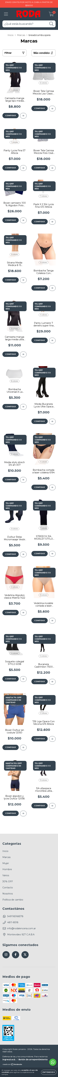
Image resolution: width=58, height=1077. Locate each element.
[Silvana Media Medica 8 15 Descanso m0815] (23, 280)
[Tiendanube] (12, 1065)
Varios (5, 875)
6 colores (43, 83)
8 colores (14, 381)
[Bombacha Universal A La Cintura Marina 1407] (23, 407)
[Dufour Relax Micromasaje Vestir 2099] (23, 554)
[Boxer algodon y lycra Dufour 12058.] (23, 813)
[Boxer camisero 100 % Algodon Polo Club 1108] (23, 220)
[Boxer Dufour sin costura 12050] (23, 747)
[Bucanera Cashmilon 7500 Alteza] (52, 682)
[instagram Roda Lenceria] (6, 954)
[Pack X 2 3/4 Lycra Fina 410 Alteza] (52, 222)
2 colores (14, 587)
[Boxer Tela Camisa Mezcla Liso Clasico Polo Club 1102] (52, 108)
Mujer (5, 863)
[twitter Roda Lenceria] (25, 954)
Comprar (10, 116)
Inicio (11, 35)
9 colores (43, 780)
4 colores (14, 90)
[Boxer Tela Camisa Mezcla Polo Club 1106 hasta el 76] (52, 168)
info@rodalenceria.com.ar (21, 928)
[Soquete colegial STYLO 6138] (23, 679)
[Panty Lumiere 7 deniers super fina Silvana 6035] (52, 340)
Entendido (49, 1072)
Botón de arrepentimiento (33, 1059)
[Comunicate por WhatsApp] (52, 1062)
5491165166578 (15, 916)
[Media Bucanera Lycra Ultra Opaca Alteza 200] (52, 421)
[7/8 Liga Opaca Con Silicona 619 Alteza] (52, 739)
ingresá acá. (9, 1059)
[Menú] (6, 14)
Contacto (7, 887)
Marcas (21, 35)
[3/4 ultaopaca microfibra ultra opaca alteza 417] (52, 806)
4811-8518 (12, 922)
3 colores (14, 254)
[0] (51, 14)
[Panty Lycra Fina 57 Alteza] (23, 168)
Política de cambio (12, 899)
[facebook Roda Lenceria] (15, 954)
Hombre (7, 869)
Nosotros (7, 893)
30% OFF (7, 881)
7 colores (14, 142)
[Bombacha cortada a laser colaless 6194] (52, 487)
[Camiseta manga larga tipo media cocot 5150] (23, 116)
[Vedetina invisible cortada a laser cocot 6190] (52, 620)
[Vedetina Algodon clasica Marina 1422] (23, 612)
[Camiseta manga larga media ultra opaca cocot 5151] (23, 354)
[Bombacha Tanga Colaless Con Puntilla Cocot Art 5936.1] (52, 288)
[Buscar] (51, 24)
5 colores (43, 262)
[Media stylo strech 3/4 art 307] (23, 480)
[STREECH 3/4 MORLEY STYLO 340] (52, 554)
